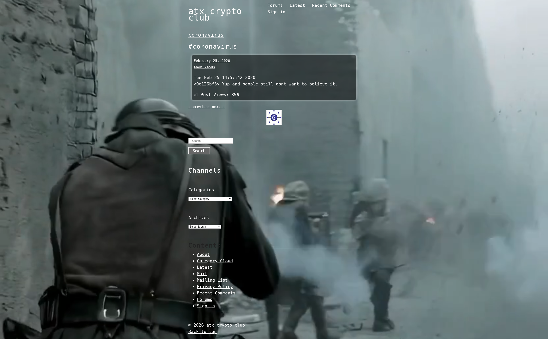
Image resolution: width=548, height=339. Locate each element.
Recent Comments (331, 5)
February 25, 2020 (212, 61)
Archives (198, 217)
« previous (199, 107)
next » (218, 107)
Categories (201, 189)
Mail (202, 273)
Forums (275, 5)
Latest (297, 5)
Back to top (202, 331)
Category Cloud (215, 260)
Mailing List (212, 280)
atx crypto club (215, 14)
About (203, 254)
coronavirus (206, 35)
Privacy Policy (215, 286)
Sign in (276, 11)
